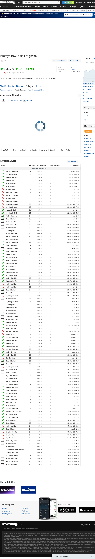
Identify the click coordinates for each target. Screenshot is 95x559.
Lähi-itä (82, 10)
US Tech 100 (87, 98)
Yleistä (3, 86)
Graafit (45, 7)
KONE (86, 156)
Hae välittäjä (6, 482)
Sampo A (87, 144)
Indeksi (87, 58)
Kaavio (11, 86)
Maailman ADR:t (43, 10)
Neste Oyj (87, 150)
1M (31, 100)
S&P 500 (86, 101)
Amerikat (66, 10)
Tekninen (63, 7)
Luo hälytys (75, 60)
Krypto (37, 7)
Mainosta (25, 511)
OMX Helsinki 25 (89, 84)
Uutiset (54, 7)
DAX (85, 96)
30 (15, 100)
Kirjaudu (79, 2)
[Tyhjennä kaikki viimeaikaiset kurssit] (85, 119)
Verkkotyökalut (7, 514)
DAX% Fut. (87, 90)
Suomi (24, 10)
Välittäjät (73, 7)
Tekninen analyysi (6, 90)
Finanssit (20, 86)
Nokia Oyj (87, 139)
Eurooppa (74, 10)
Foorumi (39, 86)
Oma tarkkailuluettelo (23, 7)
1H (18, 100)
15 (12, 100)
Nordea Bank (89, 142)
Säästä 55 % (68, 2)
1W (27, 100)
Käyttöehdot (85, 525)
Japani (73, 69)
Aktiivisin (88, 131)
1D (24, 100)
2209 (86, 116)
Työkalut (82, 7)
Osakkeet (5, 10)
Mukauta (73, 161)
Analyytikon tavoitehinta (36, 90)
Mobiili (4, 508)
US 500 (85, 93)
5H (21, 100)
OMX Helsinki (88, 87)
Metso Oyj (87, 147)
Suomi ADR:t (56, 10)
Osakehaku (16, 10)
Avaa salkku (6, 511)
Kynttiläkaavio (3, 100)
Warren (31, 10)
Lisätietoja (25, 508)
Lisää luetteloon (60, 60)
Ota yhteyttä (26, 514)
